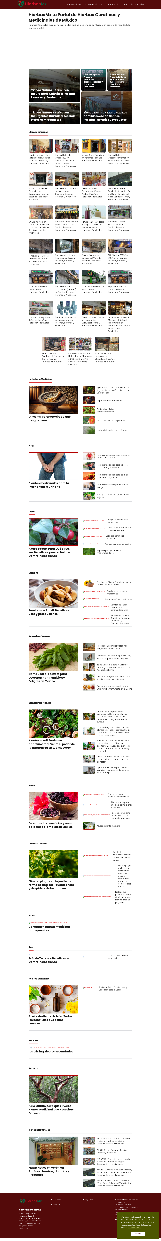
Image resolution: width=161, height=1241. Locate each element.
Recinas (33, 1068)
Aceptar (138, 1234)
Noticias (33, 1040)
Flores (32, 785)
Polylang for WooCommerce (100, 1240)
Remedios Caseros (39, 636)
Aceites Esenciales (39, 978)
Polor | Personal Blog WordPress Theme (93, 1240)
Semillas (33, 572)
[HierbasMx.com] (32, 4)
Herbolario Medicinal (72, 4)
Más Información (134, 1227)
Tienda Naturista (137, 4)
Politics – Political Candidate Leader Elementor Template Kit (79, 1240)
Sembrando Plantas (93, 4)
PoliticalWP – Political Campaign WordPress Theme (67, 1240)
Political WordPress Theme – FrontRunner (62, 1240)
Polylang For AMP (97, 1240)
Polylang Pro (103, 1240)
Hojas (32, 511)
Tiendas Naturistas (39, 1129)
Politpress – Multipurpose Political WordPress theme (85, 1240)
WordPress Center (58, 1240)
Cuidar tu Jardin (112, 4)
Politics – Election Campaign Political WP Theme (73, 1240)
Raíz (31, 947)
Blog (125, 4)
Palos (32, 915)
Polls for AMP (90, 1240)
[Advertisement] (80, 51)
